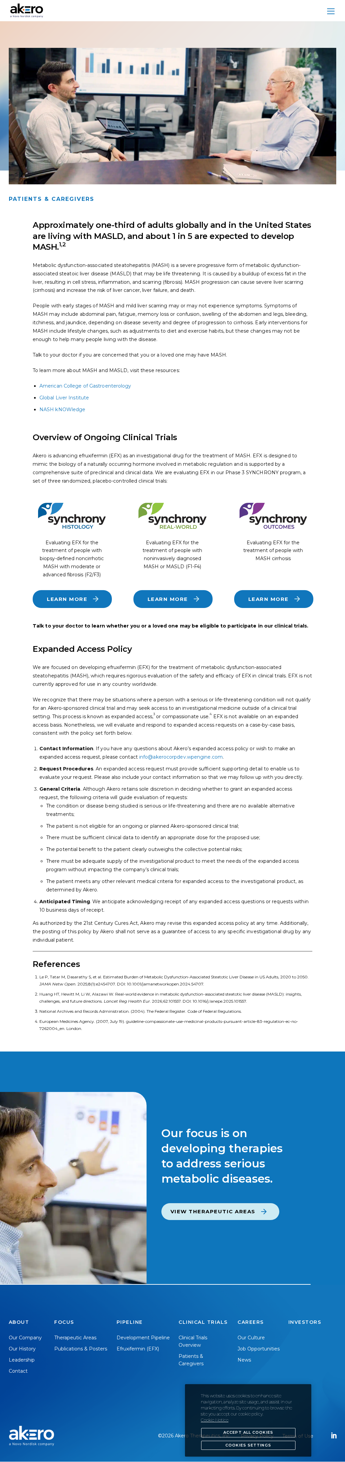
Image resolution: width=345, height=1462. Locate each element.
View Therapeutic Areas (212, 1211)
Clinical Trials (203, 1322)
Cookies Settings (248, 1445)
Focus (64, 1322)
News (244, 1360)
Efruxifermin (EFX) (138, 1349)
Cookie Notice (214, 1420)
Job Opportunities (259, 1349)
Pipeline (130, 1322)
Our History (22, 1349)
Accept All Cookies (248, 1432)
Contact (18, 1371)
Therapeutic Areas (75, 1338)
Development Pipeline (143, 1338)
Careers (251, 1322)
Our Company (25, 1338)
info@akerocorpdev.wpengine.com (181, 757)
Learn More (67, 599)
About (19, 1322)
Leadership (22, 1360)
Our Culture (251, 1338)
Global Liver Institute (64, 398)
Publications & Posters (80, 1349)
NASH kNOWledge (62, 409)
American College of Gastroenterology (85, 386)
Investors (304, 1322)
